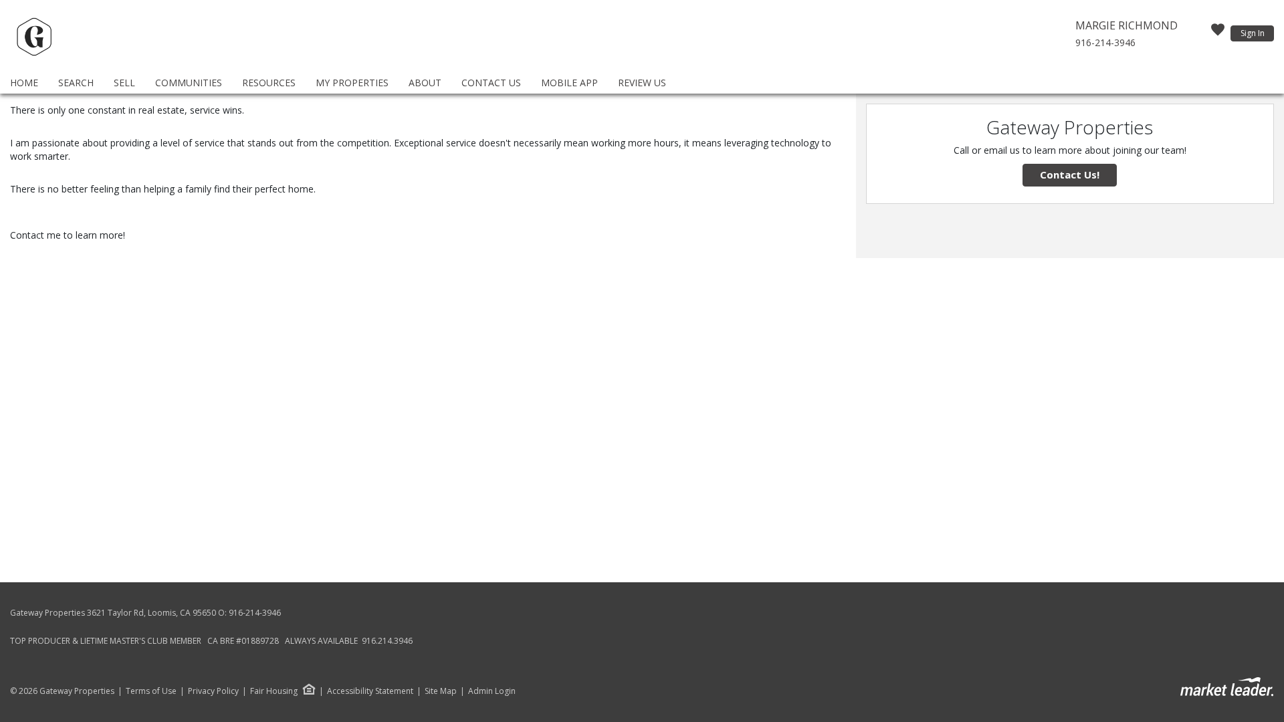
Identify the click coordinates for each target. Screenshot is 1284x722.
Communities (188, 82)
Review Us (642, 82)
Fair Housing (274, 691)
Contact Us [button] (491, 82)
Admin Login (492, 691)
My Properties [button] (352, 82)
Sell (124, 82)
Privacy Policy (213, 691)
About (425, 82)
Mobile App (569, 82)
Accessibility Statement (370, 691)
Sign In (1253, 33)
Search (76, 82)
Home (24, 82)
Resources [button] (269, 82)
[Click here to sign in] (1218, 33)
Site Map (441, 691)
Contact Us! (1069, 174)
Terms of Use (151, 691)
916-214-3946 (1105, 42)
